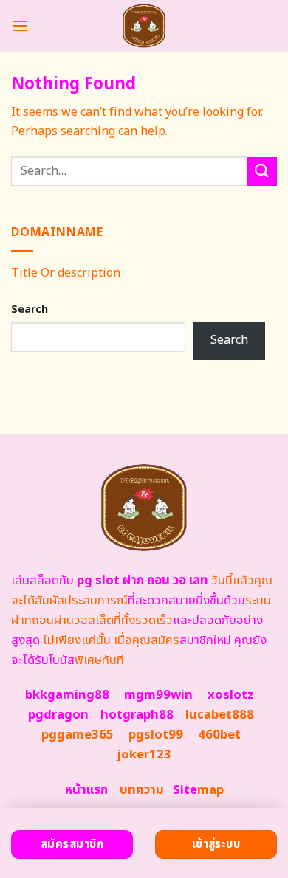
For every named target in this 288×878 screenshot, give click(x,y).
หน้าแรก (86, 790)
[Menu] (20, 25)
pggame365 (77, 734)
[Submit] (262, 171)
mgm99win (158, 695)
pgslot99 (155, 734)
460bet (219, 734)
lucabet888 (219, 715)
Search (29, 309)
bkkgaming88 (67, 695)
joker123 (144, 754)
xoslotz (231, 695)
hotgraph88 (137, 715)
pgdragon (58, 715)
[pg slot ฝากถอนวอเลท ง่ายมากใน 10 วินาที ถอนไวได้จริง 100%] (144, 26)
